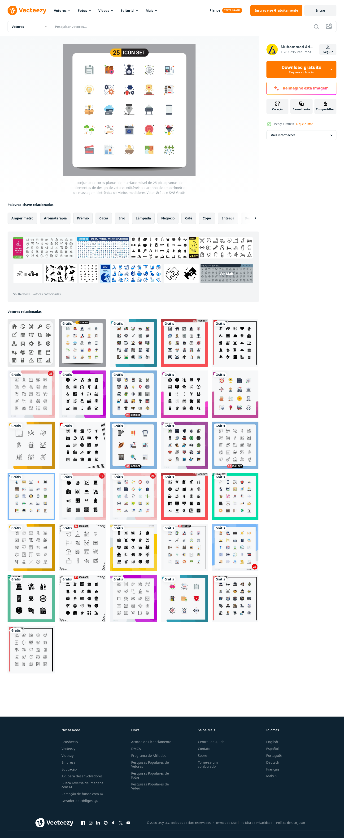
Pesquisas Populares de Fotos (150, 775)
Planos (214, 10)
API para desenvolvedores (82, 776)
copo (207, 218)
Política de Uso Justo (290, 822)
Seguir (328, 52)
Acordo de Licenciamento (151, 742)
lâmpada (143, 218)
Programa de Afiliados (148, 755)
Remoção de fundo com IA (82, 794)
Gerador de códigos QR (79, 800)
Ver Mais (227, 273)
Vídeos (103, 10)
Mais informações (282, 135)
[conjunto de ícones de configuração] (31, 343)
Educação (69, 769)
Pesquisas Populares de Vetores (150, 764)
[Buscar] (316, 26)
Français (272, 769)
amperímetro (22, 218)
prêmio (83, 218)
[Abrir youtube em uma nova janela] (128, 823)
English (272, 742)
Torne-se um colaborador (208, 764)
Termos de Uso (226, 822)
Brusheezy (69, 742)
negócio (168, 218)
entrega (228, 218)
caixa (103, 218)
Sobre (202, 755)
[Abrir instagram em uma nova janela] (90, 823)
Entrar (320, 10)
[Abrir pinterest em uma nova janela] (106, 823)
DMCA (136, 748)
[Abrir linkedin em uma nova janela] (98, 823)
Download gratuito (301, 69)
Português (274, 755)
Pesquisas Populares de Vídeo (150, 786)
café (188, 218)
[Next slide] (251, 218)
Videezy (67, 755)
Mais (149, 10)
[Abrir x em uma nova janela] (121, 823)
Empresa (68, 762)
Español (272, 748)
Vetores (60, 10)
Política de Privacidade (256, 822)
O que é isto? (304, 124)
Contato (204, 748)
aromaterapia (55, 218)
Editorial (127, 10)
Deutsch (272, 762)
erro (121, 218)
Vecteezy (68, 748)
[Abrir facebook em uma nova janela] (83, 823)
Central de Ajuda (211, 742)
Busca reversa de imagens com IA (82, 785)
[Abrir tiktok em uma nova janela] (113, 823)
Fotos (82, 10)
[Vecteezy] (27, 10)
